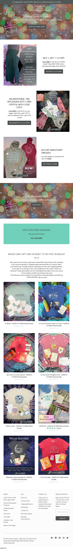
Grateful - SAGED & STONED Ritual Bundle (19, 324)
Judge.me (3, 548)
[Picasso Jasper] (15, 12)
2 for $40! (7, 517)
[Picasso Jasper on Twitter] (52, 537)
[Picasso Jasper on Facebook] (56, 537)
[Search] (56, 12)
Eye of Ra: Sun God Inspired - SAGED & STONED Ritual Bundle (19, 376)
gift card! (49, 273)
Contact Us (24, 510)
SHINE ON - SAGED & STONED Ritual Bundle (54, 426)
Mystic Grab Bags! (9, 525)
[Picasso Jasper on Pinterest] (60, 537)
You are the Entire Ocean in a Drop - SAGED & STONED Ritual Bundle (54, 325)
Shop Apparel (40, 6)
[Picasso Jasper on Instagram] (64, 537)
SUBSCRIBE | (36, 10)
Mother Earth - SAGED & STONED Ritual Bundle (19, 427)
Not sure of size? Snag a (36, 234)
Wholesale (24, 507)
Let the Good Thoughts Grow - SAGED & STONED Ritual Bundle (54, 376)
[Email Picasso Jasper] (67, 537)
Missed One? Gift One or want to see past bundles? (36, 254)
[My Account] (61, 12)
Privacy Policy (25, 501)
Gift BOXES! (41, 19)
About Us (24, 498)
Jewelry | (47, 10)
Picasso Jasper (13, 539)
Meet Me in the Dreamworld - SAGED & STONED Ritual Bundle (19, 478)
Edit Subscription (26, 514)
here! (45, 277)
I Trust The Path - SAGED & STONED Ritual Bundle (54, 478)
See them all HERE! (50, 164)
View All (36, 258)
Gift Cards (7, 514)
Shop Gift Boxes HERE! (36, 27)
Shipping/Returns (27, 504)
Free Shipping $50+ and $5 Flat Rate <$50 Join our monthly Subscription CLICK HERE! (36, 2)
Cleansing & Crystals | (41, 15)
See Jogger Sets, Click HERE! (19, 123)
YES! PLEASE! (36, 205)
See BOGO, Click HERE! (54, 71)
